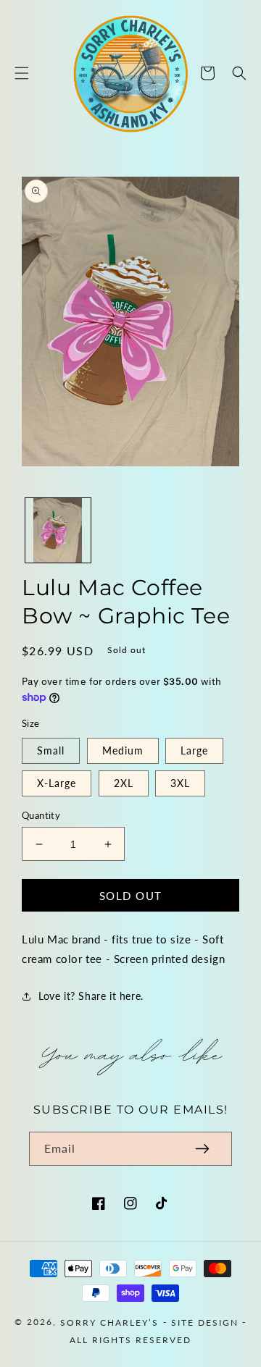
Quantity (41, 815)
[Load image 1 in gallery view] (58, 530)
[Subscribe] (202, 1149)
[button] (22, 73)
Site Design (205, 1323)
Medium (123, 750)
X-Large (56, 783)
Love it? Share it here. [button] (91, 996)
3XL (180, 783)
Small (51, 750)
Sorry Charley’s (109, 1323)
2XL (123, 783)
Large (194, 750)
